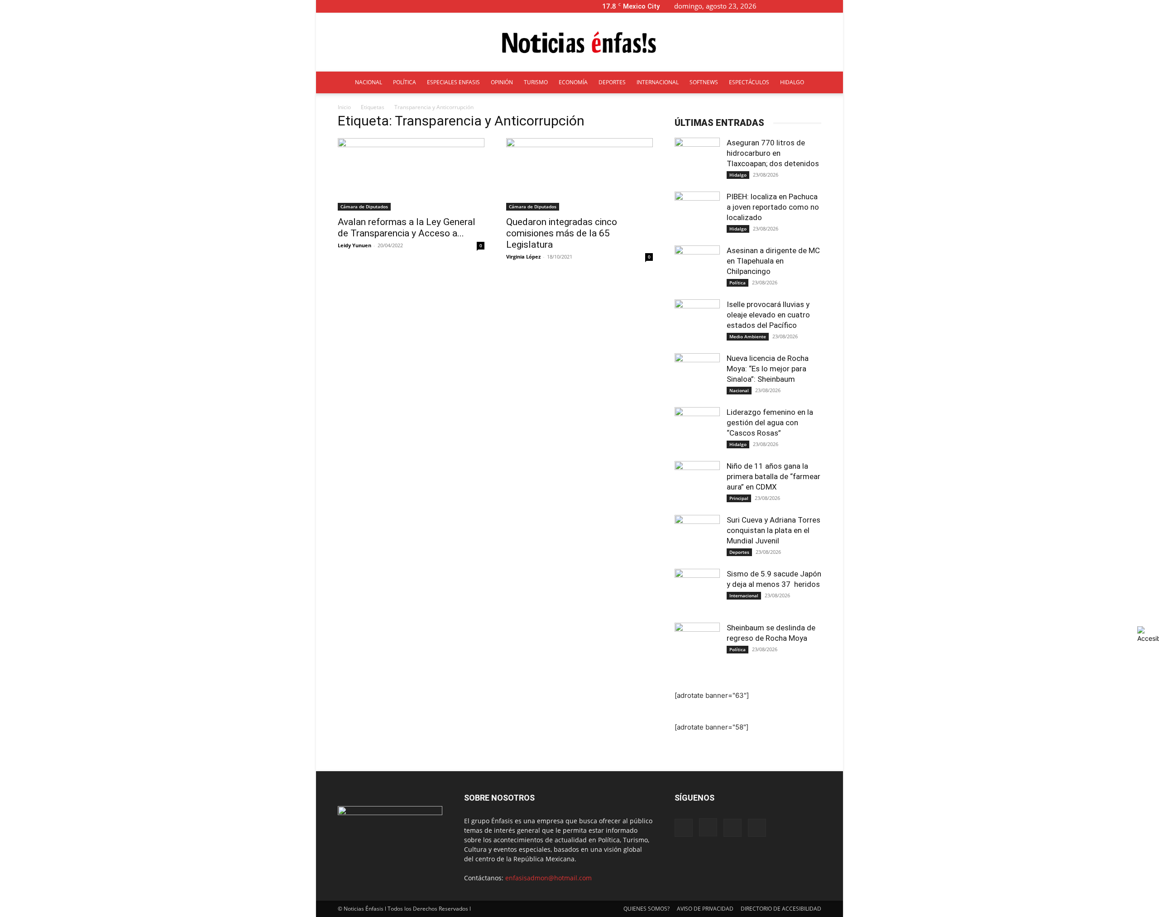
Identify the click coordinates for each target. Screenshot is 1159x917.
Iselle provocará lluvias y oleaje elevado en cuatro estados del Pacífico (768, 315)
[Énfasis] (579, 42)
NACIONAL (368, 82)
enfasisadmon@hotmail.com (548, 878)
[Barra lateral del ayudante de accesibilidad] (1148, 634)
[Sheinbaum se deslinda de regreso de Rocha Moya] (697, 645)
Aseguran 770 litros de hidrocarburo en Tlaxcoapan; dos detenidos (774, 153)
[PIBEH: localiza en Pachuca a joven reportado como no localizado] (697, 214)
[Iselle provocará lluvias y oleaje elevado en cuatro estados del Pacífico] (697, 322)
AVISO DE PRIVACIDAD (705, 908)
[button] (778, 6)
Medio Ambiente (747, 336)
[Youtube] (836, 6)
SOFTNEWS (704, 82)
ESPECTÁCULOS (749, 82)
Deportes (739, 552)
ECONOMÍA (573, 82)
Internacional (743, 595)
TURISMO (536, 82)
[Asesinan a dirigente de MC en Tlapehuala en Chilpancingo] (697, 268)
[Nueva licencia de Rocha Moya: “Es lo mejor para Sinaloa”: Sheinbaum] (697, 375)
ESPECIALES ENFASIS (453, 82)
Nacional (739, 390)
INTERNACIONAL (658, 82)
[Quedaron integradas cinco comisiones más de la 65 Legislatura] (579, 174)
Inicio (344, 107)
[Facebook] (791, 6)
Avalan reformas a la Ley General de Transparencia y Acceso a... (406, 227)
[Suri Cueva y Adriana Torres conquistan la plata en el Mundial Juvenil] (697, 537)
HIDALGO (792, 82)
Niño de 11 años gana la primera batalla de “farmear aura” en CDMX (773, 476)
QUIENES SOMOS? (646, 908)
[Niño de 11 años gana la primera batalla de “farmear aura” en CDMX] (697, 483)
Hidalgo (738, 175)
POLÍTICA (404, 82)
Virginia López (523, 256)
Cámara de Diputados (364, 206)
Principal (738, 498)
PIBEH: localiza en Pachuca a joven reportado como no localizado (773, 207)
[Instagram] (806, 6)
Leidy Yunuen (354, 245)
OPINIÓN (502, 82)
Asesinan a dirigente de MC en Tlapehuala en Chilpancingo (773, 261)
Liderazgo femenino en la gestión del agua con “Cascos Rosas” (770, 422)
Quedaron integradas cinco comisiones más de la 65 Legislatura (561, 233)
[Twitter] (821, 6)
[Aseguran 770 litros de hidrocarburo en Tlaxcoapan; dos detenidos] (697, 160)
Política (737, 282)
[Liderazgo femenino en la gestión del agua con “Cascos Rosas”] (697, 429)
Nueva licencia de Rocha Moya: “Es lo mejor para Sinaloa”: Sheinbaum (768, 369)
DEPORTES (612, 82)
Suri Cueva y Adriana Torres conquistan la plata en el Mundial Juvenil (773, 530)
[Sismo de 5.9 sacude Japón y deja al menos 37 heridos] (697, 591)
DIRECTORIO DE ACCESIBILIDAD (781, 908)
